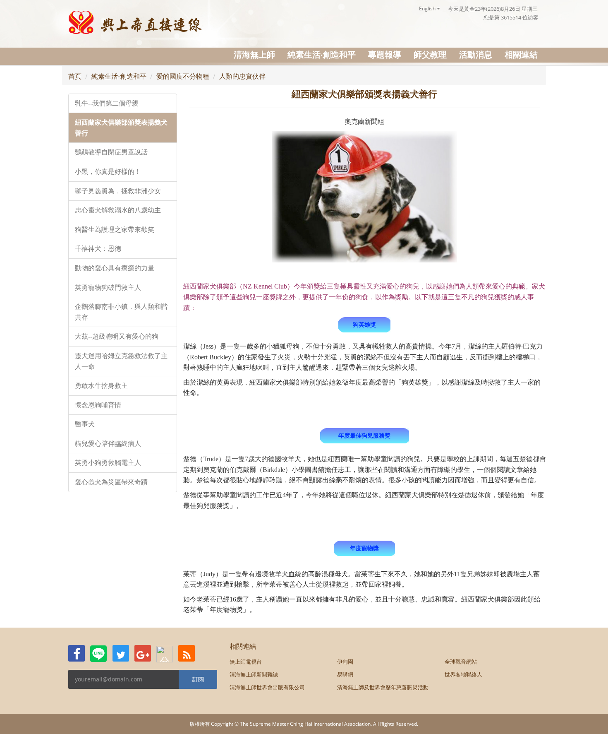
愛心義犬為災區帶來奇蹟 (111, 482)
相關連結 (521, 54)
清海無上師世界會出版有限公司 (267, 687)
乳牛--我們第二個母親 (107, 103)
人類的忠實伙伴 (242, 76)
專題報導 (384, 54)
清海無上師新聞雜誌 (254, 674)
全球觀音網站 (461, 661)
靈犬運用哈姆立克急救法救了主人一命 (121, 361)
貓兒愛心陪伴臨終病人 (108, 443)
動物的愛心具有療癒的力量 (114, 268)
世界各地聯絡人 (463, 674)
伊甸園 (345, 661)
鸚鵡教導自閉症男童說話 (111, 152)
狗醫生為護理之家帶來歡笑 (114, 229)
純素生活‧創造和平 (321, 54)
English (428, 8)
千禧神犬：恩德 (98, 248)
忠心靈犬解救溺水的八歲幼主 (118, 210)
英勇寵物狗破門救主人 (108, 287)
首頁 (74, 76)
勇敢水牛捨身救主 (101, 385)
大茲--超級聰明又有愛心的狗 (116, 336)
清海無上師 (254, 54)
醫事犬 (85, 424)
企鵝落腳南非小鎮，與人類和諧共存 (121, 312)
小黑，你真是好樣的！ (108, 171)
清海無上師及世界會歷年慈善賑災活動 (382, 687)
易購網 (345, 674)
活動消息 (475, 54)
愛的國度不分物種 (182, 76)
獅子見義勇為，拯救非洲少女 (118, 191)
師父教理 (430, 54)
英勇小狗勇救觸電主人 (108, 462)
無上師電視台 (246, 661)
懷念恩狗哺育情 (98, 405)
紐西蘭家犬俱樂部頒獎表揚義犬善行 (121, 128)
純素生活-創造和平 (118, 76)
